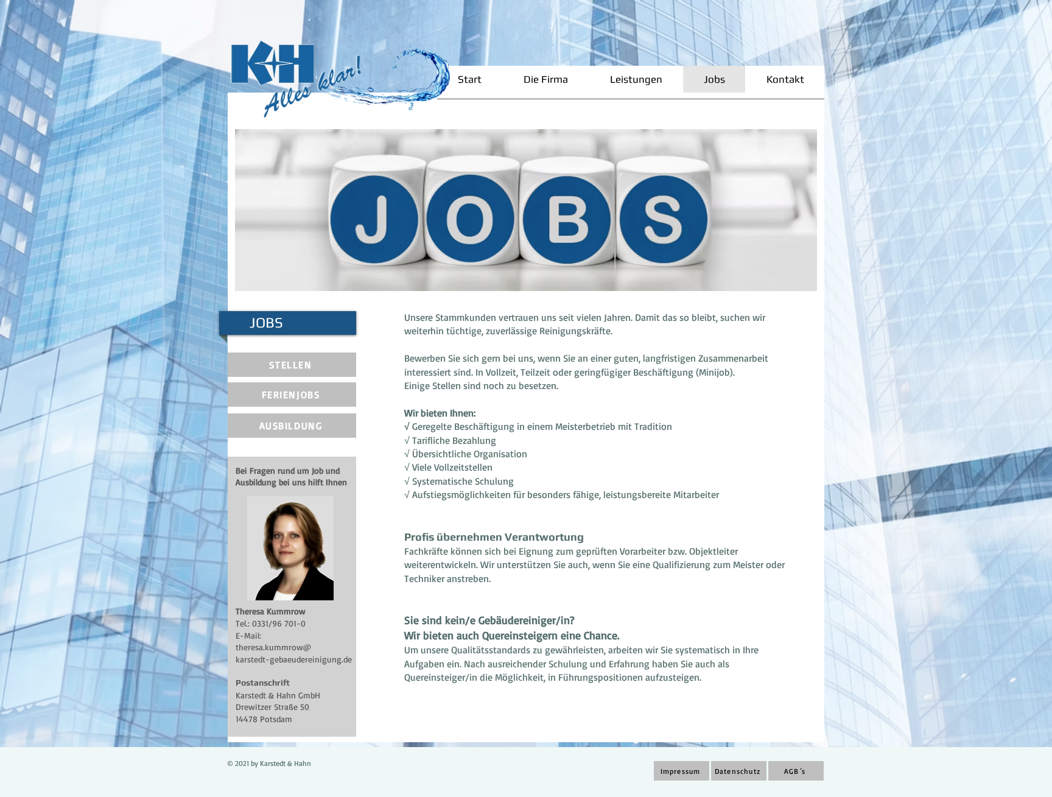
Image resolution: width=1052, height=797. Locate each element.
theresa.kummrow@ (273, 647)
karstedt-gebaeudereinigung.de (294, 659)
